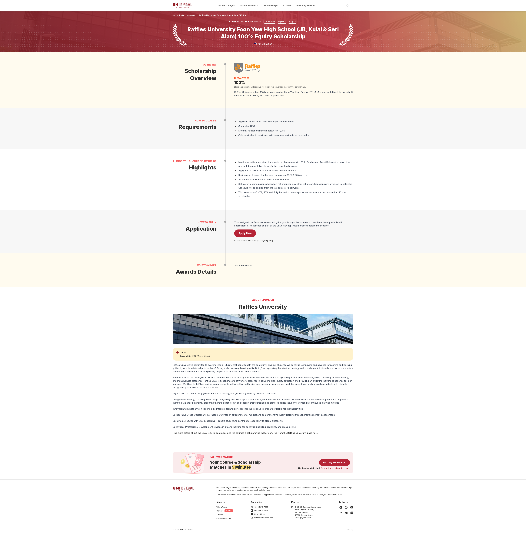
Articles (287, 5)
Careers (219, 511)
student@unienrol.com (263, 518)
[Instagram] (346, 507)
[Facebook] (340, 507)
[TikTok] (340, 512)
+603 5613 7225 (261, 507)
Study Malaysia (226, 5)
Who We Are (221, 507)
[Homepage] (182, 5)
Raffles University (296, 433)
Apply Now (245, 233)
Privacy (350, 529)
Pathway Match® (305, 5)
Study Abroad (247, 5)
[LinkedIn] (346, 512)
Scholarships (271, 5)
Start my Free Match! (334, 462)
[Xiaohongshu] (351, 512)
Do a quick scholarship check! (335, 468)
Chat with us (259, 514)
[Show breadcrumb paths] (174, 15)
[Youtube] (351, 507)
